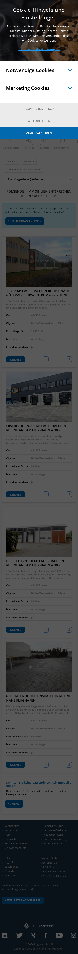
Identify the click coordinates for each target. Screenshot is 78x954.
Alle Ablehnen (39, 121)
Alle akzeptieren (39, 132)
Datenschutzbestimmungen (38, 49)
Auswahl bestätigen (39, 109)
